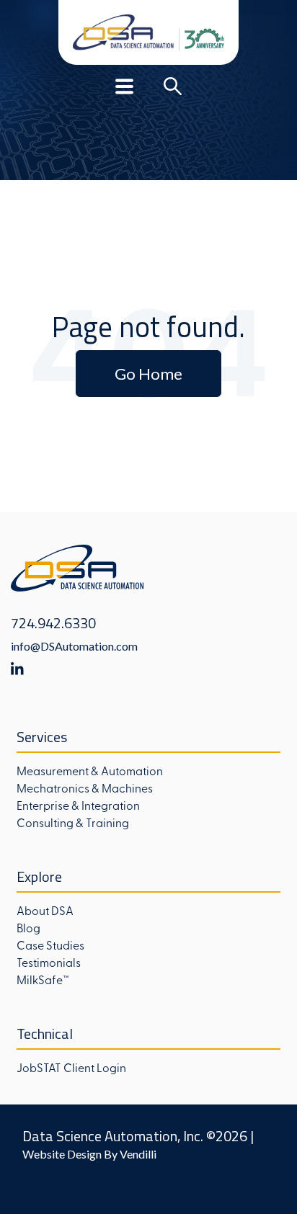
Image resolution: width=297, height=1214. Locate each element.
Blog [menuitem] (28, 927)
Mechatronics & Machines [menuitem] (85, 787)
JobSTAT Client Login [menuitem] (71, 1067)
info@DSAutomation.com (74, 646)
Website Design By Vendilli (89, 1154)
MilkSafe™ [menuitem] (43, 979)
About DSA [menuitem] (45, 910)
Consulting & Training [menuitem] (73, 822)
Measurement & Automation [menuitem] (90, 770)
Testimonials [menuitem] (49, 962)
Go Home (148, 373)
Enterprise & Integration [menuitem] (78, 805)
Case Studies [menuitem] (50, 944)
